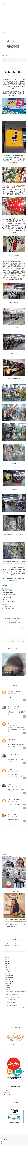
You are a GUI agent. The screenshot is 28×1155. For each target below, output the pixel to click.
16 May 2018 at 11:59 (13, 708)
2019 (6, 971)
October (8, 979)
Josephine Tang (13, 754)
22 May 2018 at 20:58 (13, 801)
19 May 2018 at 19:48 (13, 786)
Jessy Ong (11, 739)
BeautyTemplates (17, 1149)
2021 (6, 967)
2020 (6, 969)
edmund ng (12, 769)
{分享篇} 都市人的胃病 (11, 999)
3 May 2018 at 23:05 (12, 693)
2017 (6, 1018)
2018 (6, 973)
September (9, 981)
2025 (6, 959)
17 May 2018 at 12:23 (13, 756)
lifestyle (14, 68)
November (8, 977)
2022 (6, 965)
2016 (6, 1020)
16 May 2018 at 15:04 (13, 725)
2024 (6, 961)
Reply (24, 699)
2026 (6, 957)
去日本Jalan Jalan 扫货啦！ (12, 1005)
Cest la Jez (11, 723)
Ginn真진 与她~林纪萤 (11, 1002)
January (8, 1016)
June (7, 987)
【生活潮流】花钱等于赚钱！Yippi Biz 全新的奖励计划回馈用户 (13, 673)
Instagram (7, 945)
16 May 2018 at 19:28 (13, 742)
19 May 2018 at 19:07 (13, 771)
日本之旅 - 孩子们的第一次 (8, 856)
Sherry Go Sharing (14, 691)
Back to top (21, 1151)
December (8, 975)
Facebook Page (15, 945)
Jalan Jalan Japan (7, 157)
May (7, 989)
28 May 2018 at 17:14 (13, 816)
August (8, 983)
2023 (6, 963)
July (7, 985)
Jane (9, 784)
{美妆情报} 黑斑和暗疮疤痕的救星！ (14, 997)
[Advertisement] (14, 18)
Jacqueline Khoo (14, 799)
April (7, 1010)
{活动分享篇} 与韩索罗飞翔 (12, 994)
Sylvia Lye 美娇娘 (13, 706)
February (8, 1014)
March (7, 1011)
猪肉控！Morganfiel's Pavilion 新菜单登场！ (16, 1008)
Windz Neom (12, 814)
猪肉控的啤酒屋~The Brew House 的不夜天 (16, 991)
